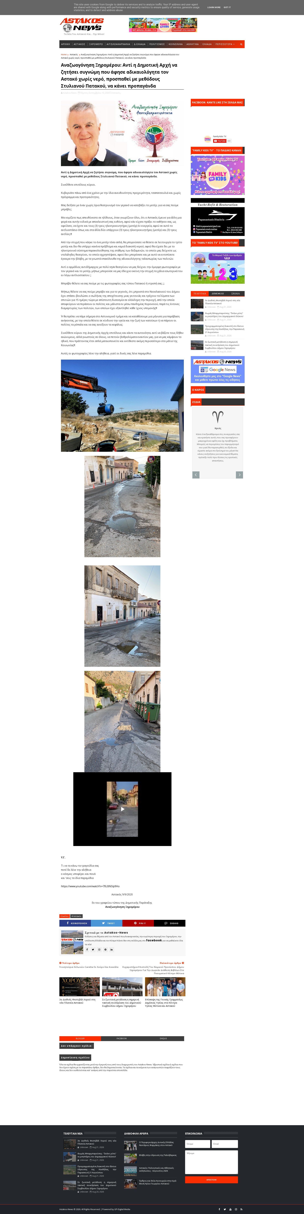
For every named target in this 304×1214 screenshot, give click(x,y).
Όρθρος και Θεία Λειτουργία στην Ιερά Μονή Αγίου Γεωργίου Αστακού (157, 1182)
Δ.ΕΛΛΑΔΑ (140, 44)
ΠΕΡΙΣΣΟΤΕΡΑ (223, 44)
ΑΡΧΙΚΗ (65, 44)
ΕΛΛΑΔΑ (207, 44)
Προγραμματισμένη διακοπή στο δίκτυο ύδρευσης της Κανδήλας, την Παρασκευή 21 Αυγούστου (224, 329)
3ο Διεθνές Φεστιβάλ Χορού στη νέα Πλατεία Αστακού (77, 1001)
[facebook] (219, 1209)
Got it (227, 7)
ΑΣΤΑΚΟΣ (79, 44)
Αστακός (74, 54)
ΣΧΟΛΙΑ (235, 293)
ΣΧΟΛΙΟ (174, 923)
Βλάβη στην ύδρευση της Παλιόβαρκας (158, 1155)
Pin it (142, 923)
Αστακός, (116, 92)
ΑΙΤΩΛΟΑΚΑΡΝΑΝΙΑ (118, 44)
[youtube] (230, 1209)
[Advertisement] (122, 1025)
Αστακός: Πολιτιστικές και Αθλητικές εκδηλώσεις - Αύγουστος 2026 (156, 1169)
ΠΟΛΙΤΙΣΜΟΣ (157, 44)
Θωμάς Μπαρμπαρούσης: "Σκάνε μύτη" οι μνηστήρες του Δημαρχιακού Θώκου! (224, 315)
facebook (122, 1038)
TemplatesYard (154, 1209)
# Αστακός (76, 916)
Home (64, 54)
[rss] (241, 1209)
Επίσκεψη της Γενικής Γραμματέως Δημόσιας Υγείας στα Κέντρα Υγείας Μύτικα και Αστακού (164, 1003)
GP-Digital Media (186, 1209)
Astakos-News (66, 1209)
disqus (163, 1038)
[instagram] (236, 1209)
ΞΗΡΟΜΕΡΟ (96, 44)
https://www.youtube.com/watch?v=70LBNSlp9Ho (90, 886)
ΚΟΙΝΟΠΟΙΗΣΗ (79, 923)
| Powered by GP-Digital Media (115, 1209)
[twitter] (224, 1209)
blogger (80, 1038)
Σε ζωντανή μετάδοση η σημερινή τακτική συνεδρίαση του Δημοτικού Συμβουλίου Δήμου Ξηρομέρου (121, 1003)
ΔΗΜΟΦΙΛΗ (218, 293)
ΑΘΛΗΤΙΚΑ (193, 44)
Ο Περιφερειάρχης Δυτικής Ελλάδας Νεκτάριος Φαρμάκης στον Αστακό (156, 1144)
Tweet (111, 923)
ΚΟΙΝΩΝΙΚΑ (176, 44)
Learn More (214, 7)
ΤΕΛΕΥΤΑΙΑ (199, 293)
